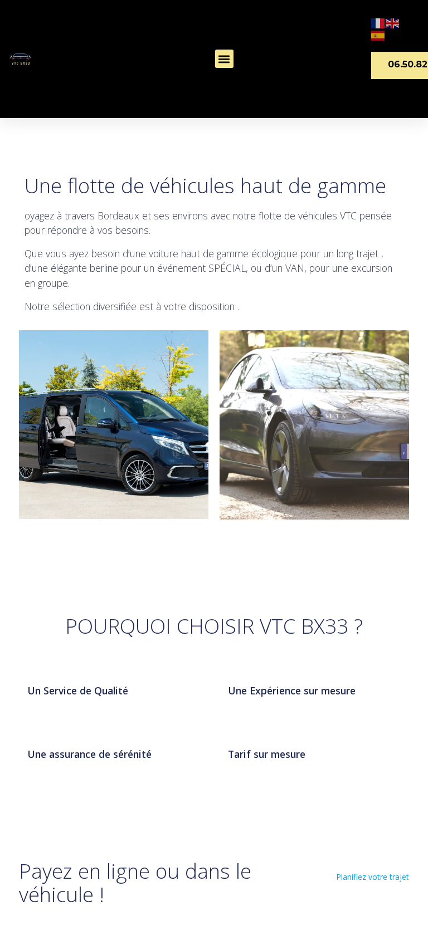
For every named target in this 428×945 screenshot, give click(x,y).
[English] (393, 22)
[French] (378, 22)
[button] (224, 59)
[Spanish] (378, 34)
